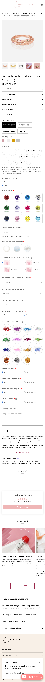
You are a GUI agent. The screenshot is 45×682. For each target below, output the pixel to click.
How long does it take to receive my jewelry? (19, 615)
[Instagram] (13, 679)
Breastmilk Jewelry (10, 13)
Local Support (8, 114)
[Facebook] (3, 679)
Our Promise (7, 99)
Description (6, 89)
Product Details (8, 94)
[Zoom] (6, 58)
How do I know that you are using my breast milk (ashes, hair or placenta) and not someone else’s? (21, 607)
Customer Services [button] (9, 655)
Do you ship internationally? (12, 628)
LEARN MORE (22, 586)
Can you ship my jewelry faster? (14, 621)
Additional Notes (9, 104)
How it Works (7, 109)
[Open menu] (5, 4)
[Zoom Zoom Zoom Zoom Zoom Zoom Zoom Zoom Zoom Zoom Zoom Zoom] (22, 41)
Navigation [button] (6, 649)
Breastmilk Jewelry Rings (30, 13)
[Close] (40, 662)
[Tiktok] (8, 679)
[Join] (38, 672)
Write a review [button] (22, 507)
